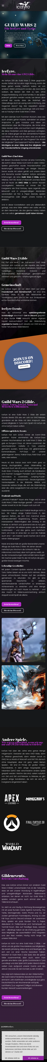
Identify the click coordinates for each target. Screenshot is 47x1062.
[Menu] (3, 5)
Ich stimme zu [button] (33, 1058)
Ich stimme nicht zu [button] (12, 1058)
